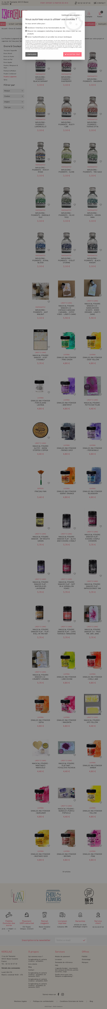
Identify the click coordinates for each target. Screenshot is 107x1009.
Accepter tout (73, 54)
